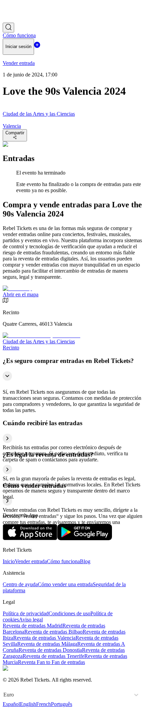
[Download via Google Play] (84, 538)
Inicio (9, 561)
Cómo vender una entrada (65, 584)
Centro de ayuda (20, 584)
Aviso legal (31, 619)
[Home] (21, 19)
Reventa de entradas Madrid (32, 625)
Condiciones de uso (69, 613)
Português (61, 704)
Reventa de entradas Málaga (47, 644)
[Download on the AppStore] (30, 538)
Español (11, 704)
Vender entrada (31, 561)
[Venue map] (17, 288)
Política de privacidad (26, 613)
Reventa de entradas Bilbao (53, 632)
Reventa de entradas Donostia (50, 650)
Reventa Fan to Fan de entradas (51, 662)
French (43, 704)
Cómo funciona (63, 561)
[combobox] (4, 695)
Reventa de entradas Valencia (44, 638)
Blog (85, 561)
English (28, 704)
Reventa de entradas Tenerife (53, 656)
